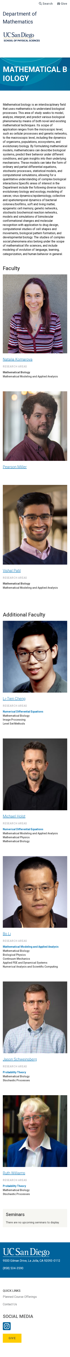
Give (64, 3)
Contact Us (10, 1304)
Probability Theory (14, 1072)
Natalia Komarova (17, 359)
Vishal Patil (12, 570)
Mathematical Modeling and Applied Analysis (31, 946)
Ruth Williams (14, 1173)
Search (48, 3)
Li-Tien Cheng (14, 698)
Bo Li (7, 933)
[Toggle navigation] (5, 54)
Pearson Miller (15, 467)
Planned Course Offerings (20, 1297)
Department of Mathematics (20, 18)
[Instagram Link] (7, 1328)
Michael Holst (14, 816)
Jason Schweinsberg (20, 1059)
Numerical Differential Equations (23, 711)
